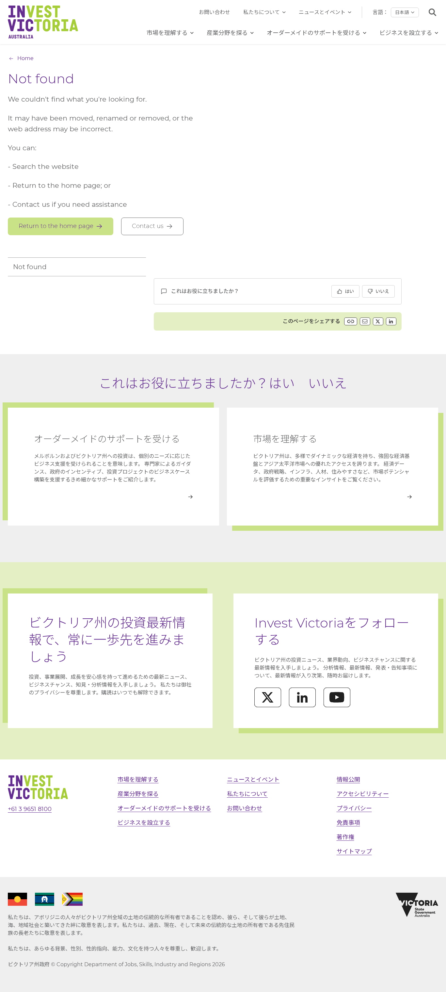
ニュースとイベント (322, 12)
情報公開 (348, 779)
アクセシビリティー (363, 794)
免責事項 (348, 822)
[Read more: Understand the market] (332, 496)
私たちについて (261, 12)
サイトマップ (354, 851)
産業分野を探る (138, 794)
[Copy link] (350, 321)
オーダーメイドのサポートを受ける (164, 808)
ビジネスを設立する (144, 822)
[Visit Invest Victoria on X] (267, 697)
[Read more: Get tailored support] (113, 496)
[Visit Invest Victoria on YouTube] (337, 697)
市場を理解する (138, 779)
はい (349, 291)
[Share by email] (365, 321)
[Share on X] (378, 321)
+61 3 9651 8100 (30, 809)
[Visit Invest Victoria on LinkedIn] (302, 697)
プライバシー (354, 808)
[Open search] (432, 12)
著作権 (345, 837)
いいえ (382, 291)
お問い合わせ (214, 12)
